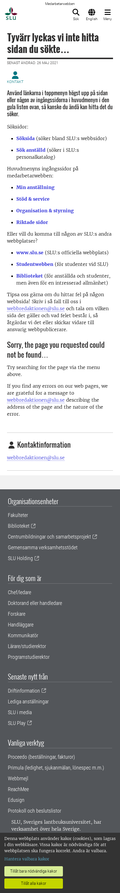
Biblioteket (29, 276)
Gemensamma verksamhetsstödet (42, 547)
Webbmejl (18, 778)
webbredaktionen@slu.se (36, 308)
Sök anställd (30, 150)
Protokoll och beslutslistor (34, 811)
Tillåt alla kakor (33, 883)
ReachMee (18, 789)
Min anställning (35, 187)
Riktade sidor (32, 222)
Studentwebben (34, 264)
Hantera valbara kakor (26, 859)
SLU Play (17, 723)
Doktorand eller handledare (35, 603)
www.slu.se (29, 252)
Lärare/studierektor (27, 646)
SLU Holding (20, 558)
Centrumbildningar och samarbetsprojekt (49, 537)
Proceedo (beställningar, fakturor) (41, 757)
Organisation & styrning (45, 210)
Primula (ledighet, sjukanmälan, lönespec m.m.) (56, 768)
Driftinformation (24, 691)
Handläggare (20, 625)
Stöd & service (33, 199)
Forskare (16, 614)
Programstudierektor (29, 657)
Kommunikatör (23, 635)
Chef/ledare (19, 592)
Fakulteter (18, 515)
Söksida (25, 138)
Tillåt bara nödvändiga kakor (33, 871)
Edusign (16, 800)
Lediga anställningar (28, 701)
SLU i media (20, 712)
